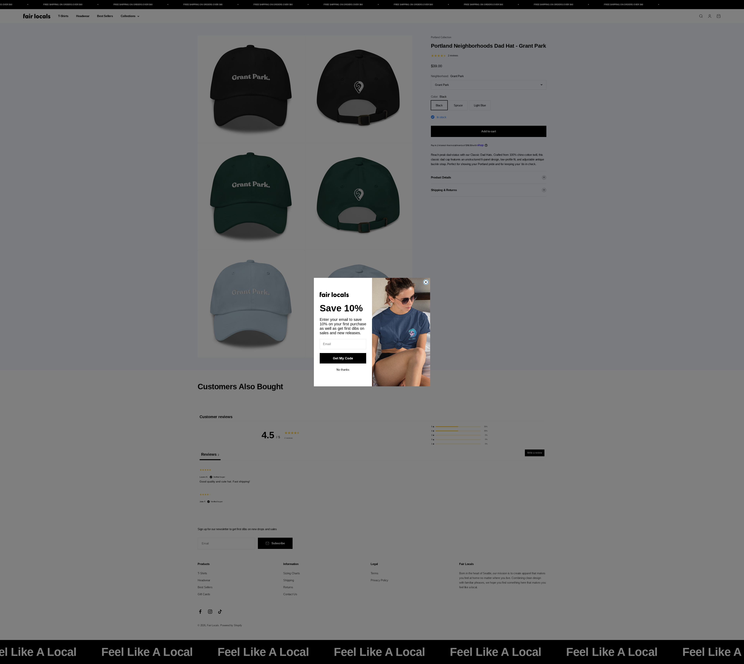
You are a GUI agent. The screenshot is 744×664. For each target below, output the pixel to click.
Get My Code (343, 358)
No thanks (343, 369)
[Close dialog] (426, 282)
